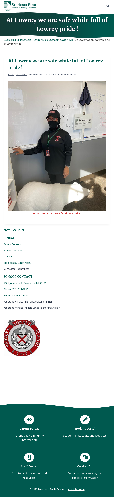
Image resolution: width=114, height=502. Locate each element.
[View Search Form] (107, 6)
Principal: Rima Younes (16, 295)
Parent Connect (13, 244)
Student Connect (13, 250)
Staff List (8, 256)
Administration (76, 489)
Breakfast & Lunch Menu (17, 262)
